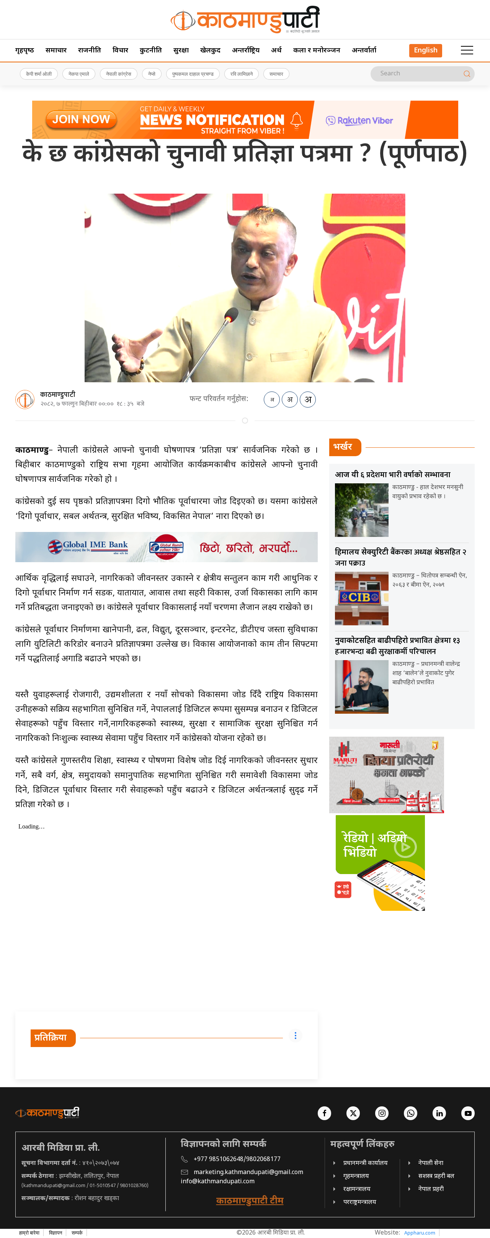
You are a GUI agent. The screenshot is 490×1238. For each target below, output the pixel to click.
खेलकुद (210, 50)
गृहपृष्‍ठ (24, 50)
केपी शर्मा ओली (39, 74)
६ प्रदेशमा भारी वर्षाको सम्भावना (393, 474)
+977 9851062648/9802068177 (237, 1160)
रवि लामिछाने (241, 74)
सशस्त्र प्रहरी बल (436, 1177)
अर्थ (276, 50)
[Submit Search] (467, 74)
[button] (467, 50)
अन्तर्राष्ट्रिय (246, 50)
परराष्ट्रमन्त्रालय (359, 1203)
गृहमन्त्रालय (356, 1177)
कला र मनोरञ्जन (316, 50)
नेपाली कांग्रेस (118, 74)
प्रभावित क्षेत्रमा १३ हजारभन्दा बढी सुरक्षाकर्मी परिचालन (397, 646)
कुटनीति (151, 50)
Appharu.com (419, 1232)
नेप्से (151, 74)
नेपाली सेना (430, 1164)
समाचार (56, 50)
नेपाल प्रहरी (431, 1190)
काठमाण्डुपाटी (57, 395)
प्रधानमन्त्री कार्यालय (365, 1164)
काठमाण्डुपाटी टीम (250, 1201)
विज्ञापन (55, 1232)
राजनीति (89, 50)
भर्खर (342, 447)
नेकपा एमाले (79, 74)
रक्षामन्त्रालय (357, 1190)
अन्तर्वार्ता (364, 50)
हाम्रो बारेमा (29, 1232)
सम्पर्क (77, 1232)
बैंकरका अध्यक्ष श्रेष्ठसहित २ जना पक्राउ (400, 558)
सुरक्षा (181, 50)
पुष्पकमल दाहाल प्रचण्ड (193, 74)
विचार (120, 50)
